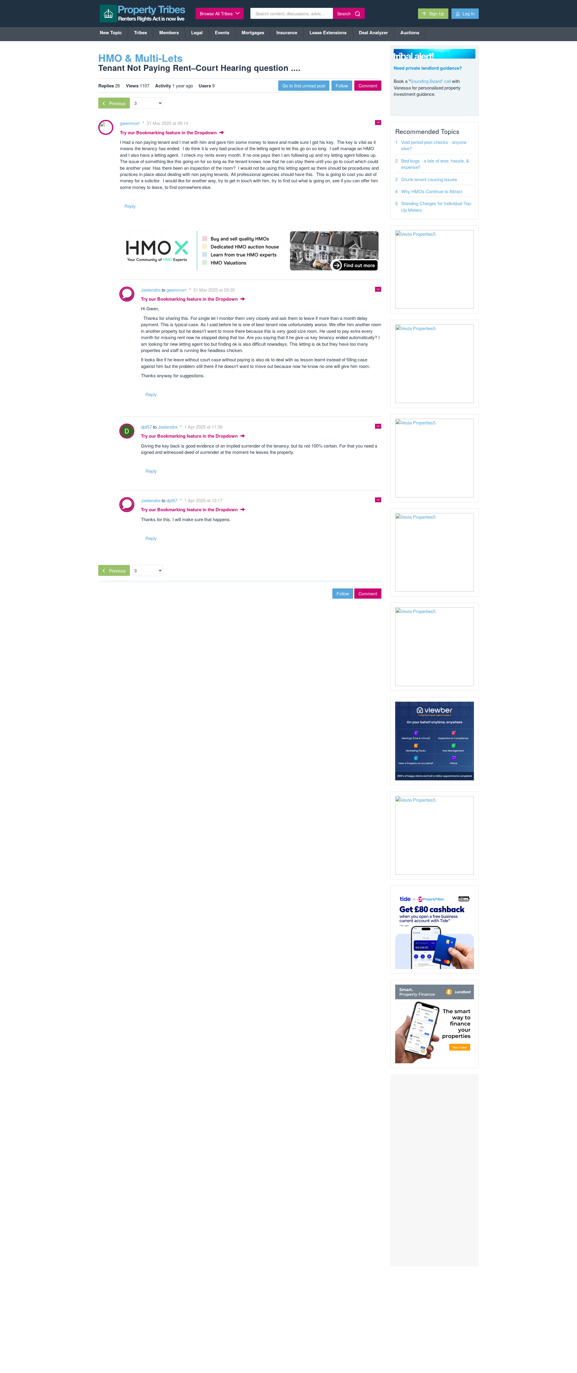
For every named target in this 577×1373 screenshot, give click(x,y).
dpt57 (147, 427)
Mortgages (253, 32)
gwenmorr (130, 123)
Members (169, 32)
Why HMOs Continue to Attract (431, 191)
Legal (197, 32)
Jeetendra (151, 290)
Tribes (140, 32)
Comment (368, 86)
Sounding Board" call (430, 81)
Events (222, 32)
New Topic (111, 32)
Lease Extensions (328, 32)
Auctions (409, 32)
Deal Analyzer (373, 32)
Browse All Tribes (217, 14)
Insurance (286, 32)
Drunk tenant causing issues (429, 179)
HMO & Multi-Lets (140, 57)
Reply (130, 206)
